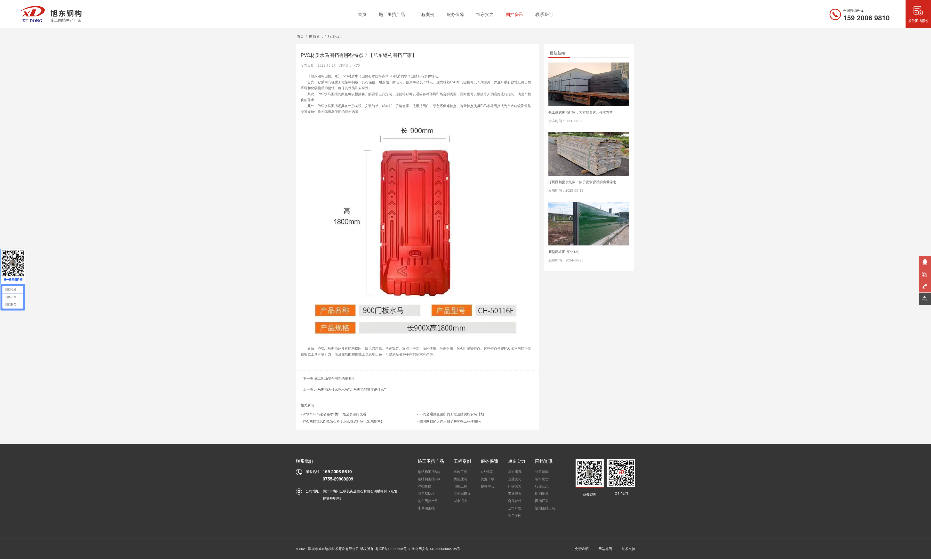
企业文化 (515, 478)
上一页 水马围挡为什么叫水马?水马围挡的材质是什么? (344, 389)
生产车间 (515, 515)
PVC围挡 (424, 486)
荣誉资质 (515, 493)
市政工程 (460, 471)
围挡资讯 (316, 36)
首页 (300, 36)
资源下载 (487, 478)
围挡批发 (542, 493)
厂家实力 (515, 486)
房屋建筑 (460, 478)
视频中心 (487, 486)
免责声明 (582, 548)
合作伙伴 (515, 500)
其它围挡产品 (428, 500)
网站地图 (605, 548)
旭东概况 (515, 471)
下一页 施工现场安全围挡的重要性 (329, 378)
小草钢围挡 (426, 507)
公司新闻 (542, 471)
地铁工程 (460, 486)
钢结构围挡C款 (429, 478)
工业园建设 (462, 493)
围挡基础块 (426, 493)
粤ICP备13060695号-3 (392, 548)
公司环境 (515, 507)
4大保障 (487, 471)
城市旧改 (460, 500)
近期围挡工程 (545, 507)
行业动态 (335, 36)
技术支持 (628, 548)
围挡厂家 (542, 500)
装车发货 (542, 478)
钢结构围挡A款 (429, 471)
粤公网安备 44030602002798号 (436, 548)
